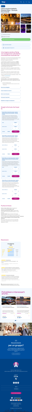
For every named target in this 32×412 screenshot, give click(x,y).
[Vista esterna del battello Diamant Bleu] (26, 18)
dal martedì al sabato (7, 44)
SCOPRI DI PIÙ (4, 313)
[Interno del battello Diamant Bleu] (23, 28)
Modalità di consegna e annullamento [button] (7, 100)
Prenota (15, 131)
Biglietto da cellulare (6, 36)
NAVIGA (16, 386)
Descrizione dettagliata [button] (5, 87)
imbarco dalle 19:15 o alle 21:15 (9, 47)
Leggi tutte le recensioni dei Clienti (7, 284)
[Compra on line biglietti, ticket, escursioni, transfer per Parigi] (3, 2)
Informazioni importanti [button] (5, 97)
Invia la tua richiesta (16, 353)
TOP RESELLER (16, 388)
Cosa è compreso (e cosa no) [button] (6, 90)
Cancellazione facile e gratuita (9, 39)
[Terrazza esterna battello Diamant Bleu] (28, 28)
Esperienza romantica (6, 34)
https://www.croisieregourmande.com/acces (12, 216)
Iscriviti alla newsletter (16, 393)
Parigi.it (13, 408)
